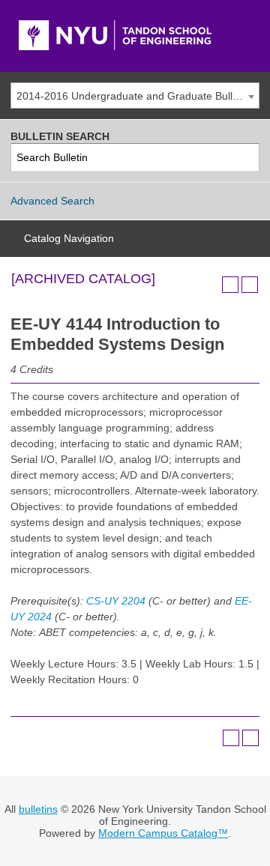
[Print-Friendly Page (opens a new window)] (230, 284)
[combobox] (135, 95)
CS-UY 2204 (116, 601)
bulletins (38, 809)
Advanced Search (52, 201)
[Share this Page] (210, 284)
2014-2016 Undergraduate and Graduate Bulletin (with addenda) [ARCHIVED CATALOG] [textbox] (137, 96)
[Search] (246, 157)
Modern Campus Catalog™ (163, 833)
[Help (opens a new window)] (250, 284)
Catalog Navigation (69, 238)
